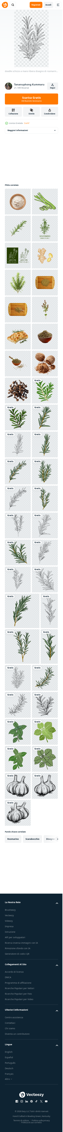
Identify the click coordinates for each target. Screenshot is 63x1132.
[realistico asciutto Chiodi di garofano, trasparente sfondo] (18, 579)
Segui (52, 87)
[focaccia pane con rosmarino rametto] (18, 471)
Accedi (48, 5)
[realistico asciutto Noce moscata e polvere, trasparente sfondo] (18, 552)
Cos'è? (26, 123)
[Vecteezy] (5, 5)
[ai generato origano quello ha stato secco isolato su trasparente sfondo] (18, 444)
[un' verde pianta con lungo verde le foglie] (18, 363)
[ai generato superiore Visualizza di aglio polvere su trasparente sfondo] (18, 201)
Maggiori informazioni (17, 130)
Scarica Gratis (31, 99)
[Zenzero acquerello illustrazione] (18, 336)
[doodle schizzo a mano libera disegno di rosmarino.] (18, 606)
